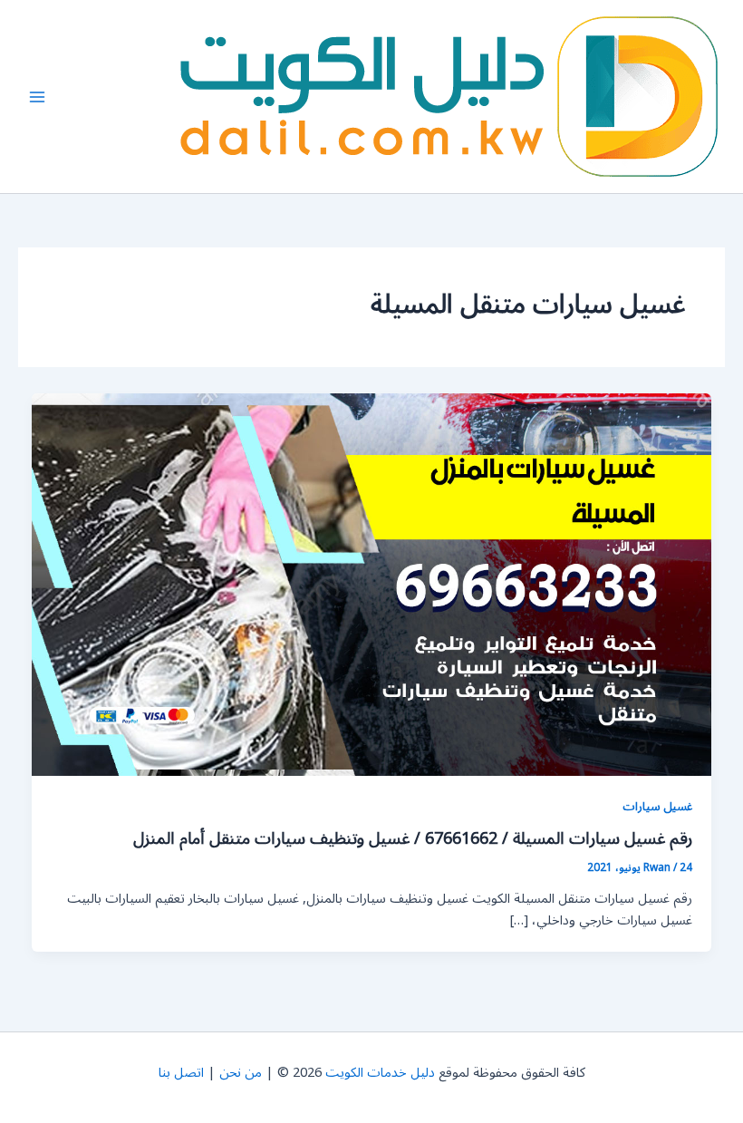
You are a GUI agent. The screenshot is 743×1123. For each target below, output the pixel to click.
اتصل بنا (181, 1073)
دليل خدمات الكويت (380, 1073)
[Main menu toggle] (37, 97)
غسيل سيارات (657, 806)
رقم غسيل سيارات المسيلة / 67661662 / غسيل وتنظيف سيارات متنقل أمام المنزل (412, 838)
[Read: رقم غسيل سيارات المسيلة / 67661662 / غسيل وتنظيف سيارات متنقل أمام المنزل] (372, 584)
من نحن (240, 1073)
